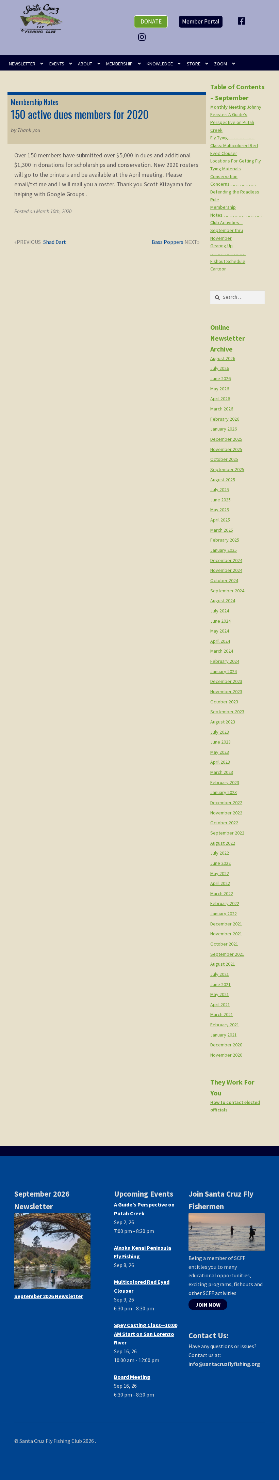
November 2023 (226, 691)
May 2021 (219, 994)
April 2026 (220, 398)
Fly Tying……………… (232, 138)
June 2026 (220, 378)
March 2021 (221, 1014)
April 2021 (220, 1004)
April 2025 (220, 520)
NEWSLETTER (22, 64)
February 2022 (224, 903)
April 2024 (220, 641)
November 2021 (226, 934)
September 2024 (227, 591)
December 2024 (226, 560)
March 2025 (221, 530)
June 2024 (220, 621)
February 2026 (224, 419)
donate (151, 21)
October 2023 (224, 702)
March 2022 (221, 893)
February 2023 (224, 782)
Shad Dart (54, 242)
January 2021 (223, 1035)
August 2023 (222, 722)
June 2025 (220, 500)
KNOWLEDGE (160, 64)
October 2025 (224, 459)
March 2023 (221, 772)
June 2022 (220, 863)
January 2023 (223, 792)
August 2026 (222, 358)
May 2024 (219, 631)
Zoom (220, 64)
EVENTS (56, 64)
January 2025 (223, 550)
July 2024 (219, 611)
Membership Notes (35, 102)
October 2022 (224, 823)
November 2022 (226, 813)
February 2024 (224, 661)
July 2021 (219, 974)
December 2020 (226, 1045)
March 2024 (221, 651)
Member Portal (200, 21)
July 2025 (219, 489)
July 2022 (219, 853)
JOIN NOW (207, 1304)
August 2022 (222, 843)
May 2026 (219, 389)
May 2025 (219, 510)
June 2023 (220, 742)
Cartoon (218, 269)
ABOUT (85, 64)
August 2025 (222, 480)
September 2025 (227, 469)
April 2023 (220, 762)
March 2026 (221, 409)
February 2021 (224, 1025)
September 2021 (227, 954)
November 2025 (226, 449)
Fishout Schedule (227, 261)
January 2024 (223, 671)
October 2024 (224, 580)
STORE (193, 64)
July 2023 (219, 732)
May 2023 (219, 752)
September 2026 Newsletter (48, 1296)
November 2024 (226, 570)
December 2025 (226, 439)
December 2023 (226, 681)
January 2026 (223, 429)
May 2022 (219, 873)
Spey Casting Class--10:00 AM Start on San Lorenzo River (145, 1334)
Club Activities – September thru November (226, 230)
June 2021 (220, 984)
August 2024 (222, 600)
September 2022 (227, 833)
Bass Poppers (167, 242)
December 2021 (226, 924)
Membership (119, 64)
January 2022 (223, 913)
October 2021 (224, 944)
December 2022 (226, 802)
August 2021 (222, 964)
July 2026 (219, 368)
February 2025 (224, 540)
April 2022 (220, 883)
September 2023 (227, 711)
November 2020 (226, 1055)
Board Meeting (132, 1376)
